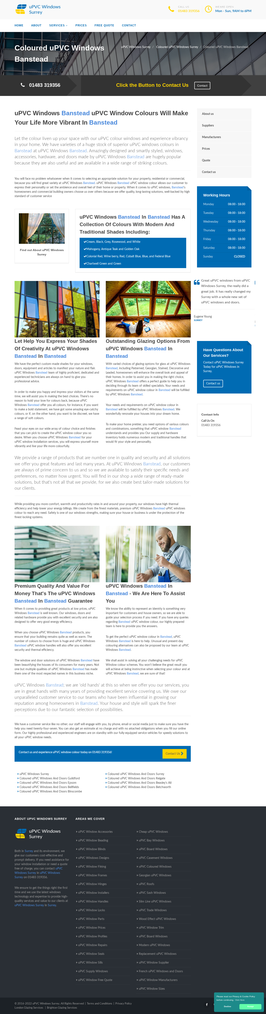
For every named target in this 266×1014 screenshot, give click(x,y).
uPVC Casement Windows (155, 858)
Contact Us (173, 753)
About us (208, 114)
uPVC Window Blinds (92, 849)
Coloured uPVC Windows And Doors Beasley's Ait (140, 782)
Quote (206, 160)
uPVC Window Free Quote (95, 980)
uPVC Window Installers (93, 892)
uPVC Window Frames (92, 875)
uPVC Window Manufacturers (158, 980)
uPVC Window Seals (91, 954)
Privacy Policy (123, 1003)
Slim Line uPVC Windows (155, 901)
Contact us (209, 172)
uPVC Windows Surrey (34, 774)
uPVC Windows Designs (93, 858)
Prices (81, 25)
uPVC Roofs (146, 884)
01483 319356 (189, 11)
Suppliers (208, 125)
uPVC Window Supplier (154, 962)
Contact (129, 25)
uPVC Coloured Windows (155, 866)
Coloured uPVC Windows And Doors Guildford (50, 778)
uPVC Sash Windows (152, 892)
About (36, 25)
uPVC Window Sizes (152, 988)
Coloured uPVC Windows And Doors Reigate (136, 778)
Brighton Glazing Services (62, 1008)
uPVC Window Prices (91, 927)
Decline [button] (227, 1006)
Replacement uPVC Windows (157, 954)
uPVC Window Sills (90, 962)
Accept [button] (250, 1006)
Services (57, 25)
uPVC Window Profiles (92, 936)
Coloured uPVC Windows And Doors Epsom (48, 782)
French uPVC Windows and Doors (161, 971)
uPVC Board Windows (153, 849)
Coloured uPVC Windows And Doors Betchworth (139, 787)
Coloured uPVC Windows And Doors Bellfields (49, 787)
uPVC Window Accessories (95, 831)
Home (19, 25)
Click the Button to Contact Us (150, 85)
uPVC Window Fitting (92, 866)
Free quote (104, 25)
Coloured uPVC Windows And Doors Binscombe (51, 791)
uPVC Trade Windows (153, 910)
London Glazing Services (29, 1008)
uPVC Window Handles (93, 901)
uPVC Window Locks (91, 910)
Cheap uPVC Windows (153, 831)
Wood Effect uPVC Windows (157, 919)
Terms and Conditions (99, 1003)
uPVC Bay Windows (152, 840)
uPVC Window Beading (93, 840)
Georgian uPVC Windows (155, 875)
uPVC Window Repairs (92, 945)
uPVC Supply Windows (93, 971)
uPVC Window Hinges (92, 884)
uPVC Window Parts (91, 919)
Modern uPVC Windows (154, 945)
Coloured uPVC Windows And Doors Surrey (136, 774)
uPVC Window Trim (151, 927)
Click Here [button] (240, 1000)
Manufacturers (211, 137)
